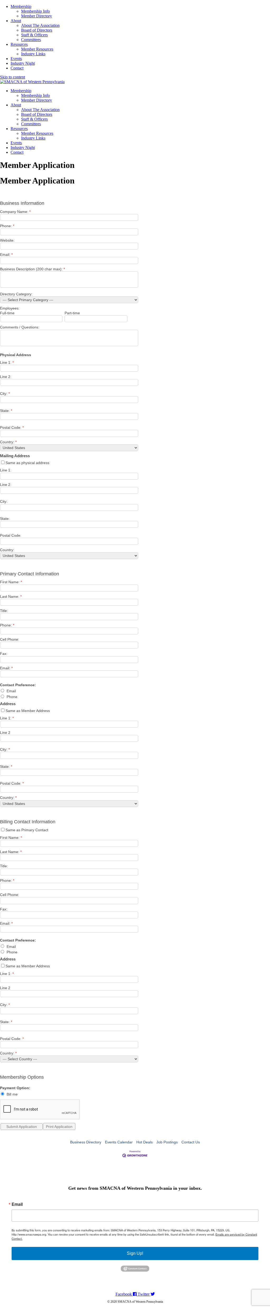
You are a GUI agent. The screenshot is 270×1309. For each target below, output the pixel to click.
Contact (17, 68)
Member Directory (36, 16)
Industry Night (23, 63)
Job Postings (167, 1142)
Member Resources (37, 49)
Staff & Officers (34, 35)
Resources (19, 44)
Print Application (59, 1126)
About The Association (40, 25)
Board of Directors (36, 30)
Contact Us (190, 1142)
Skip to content (12, 77)
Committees (31, 39)
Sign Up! (135, 1253)
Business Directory (85, 1142)
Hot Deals (144, 1142)
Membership (21, 6)
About (16, 20)
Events (16, 58)
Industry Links (33, 54)
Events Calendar (119, 1142)
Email (17, 1204)
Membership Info (35, 11)
